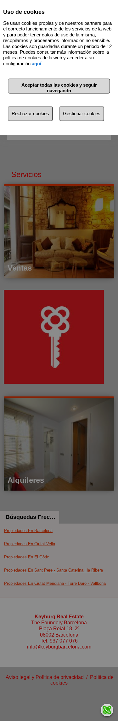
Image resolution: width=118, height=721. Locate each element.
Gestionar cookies (81, 113)
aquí (36, 63)
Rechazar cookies (30, 113)
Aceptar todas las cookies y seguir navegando (59, 87)
